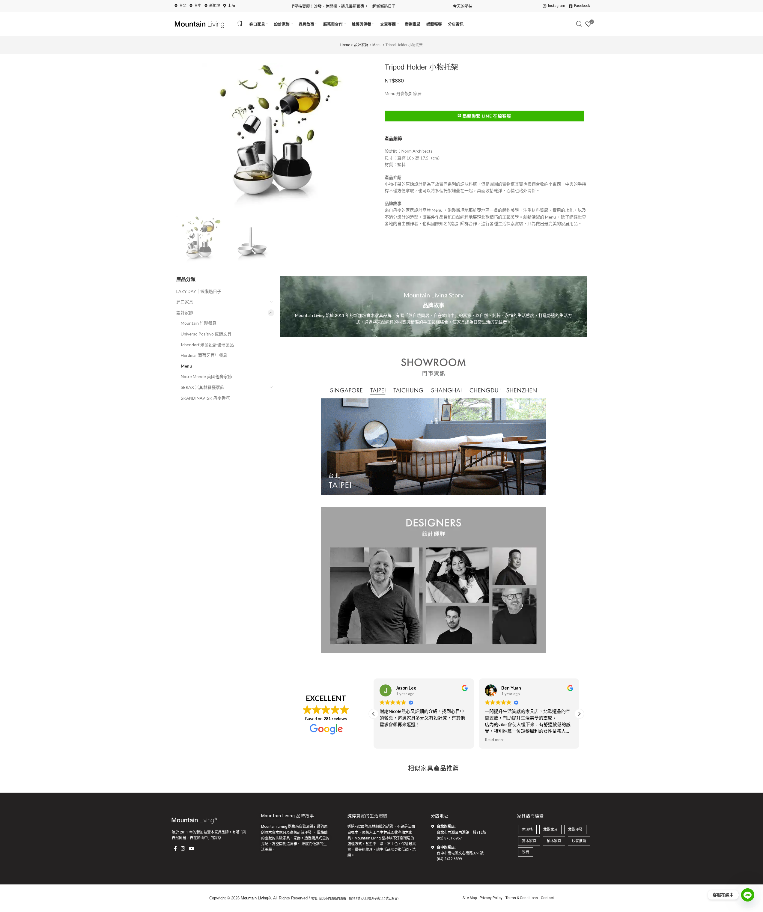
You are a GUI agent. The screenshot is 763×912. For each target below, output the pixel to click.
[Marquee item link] (316, 6)
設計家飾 (361, 45)
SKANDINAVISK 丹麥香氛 (205, 398)
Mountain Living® (256, 898)
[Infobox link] (433, 306)
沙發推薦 (579, 841)
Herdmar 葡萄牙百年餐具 (204, 355)
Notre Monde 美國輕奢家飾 (206, 376)
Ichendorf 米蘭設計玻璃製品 (207, 344)
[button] (579, 713)
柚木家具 (554, 841)
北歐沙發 (575, 829)
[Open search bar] (579, 24)
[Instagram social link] (183, 848)
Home (345, 45)
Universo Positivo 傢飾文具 (206, 333)
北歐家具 (283, 838)
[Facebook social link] (175, 848)
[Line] (747, 895)
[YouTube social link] (191, 848)
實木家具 (529, 841)
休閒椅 (527, 829)
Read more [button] (494, 739)
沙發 (307, 832)
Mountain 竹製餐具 (198, 323)
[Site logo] (200, 23)
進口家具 (184, 301)
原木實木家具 (275, 832)
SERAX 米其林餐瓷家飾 (202, 387)
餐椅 (525, 852)
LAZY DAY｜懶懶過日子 (198, 291)
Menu (377, 45)
